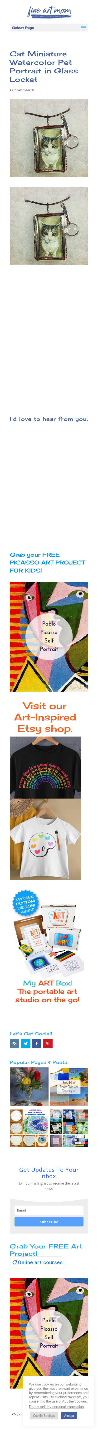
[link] (37, 1262)
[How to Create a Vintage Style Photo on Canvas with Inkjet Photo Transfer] (68, 1087)
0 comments (22, 90)
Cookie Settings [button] (44, 1415)
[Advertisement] (49, 345)
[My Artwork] (29, 1087)
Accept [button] (69, 1415)
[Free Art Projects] (68, 1129)
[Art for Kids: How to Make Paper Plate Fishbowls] (29, 1129)
